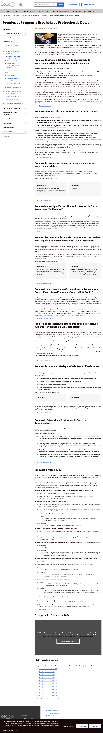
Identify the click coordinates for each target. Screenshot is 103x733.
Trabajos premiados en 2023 (47, 678)
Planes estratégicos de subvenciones (13, 84)
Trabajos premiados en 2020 (47, 687)
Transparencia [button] (7, 41)
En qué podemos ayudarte (11, 34)
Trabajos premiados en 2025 (47, 672)
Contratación (11, 75)
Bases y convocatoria (45, 106)
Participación (7, 119)
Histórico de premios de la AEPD (48, 669)
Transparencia (15, 15)
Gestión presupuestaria (13, 70)
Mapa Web (51, 715)
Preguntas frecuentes (89, 4)
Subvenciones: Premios (14, 87)
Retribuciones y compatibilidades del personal (13, 65)
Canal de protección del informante (12, 100)
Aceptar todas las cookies (68, 641)
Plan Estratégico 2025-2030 (12, 108)
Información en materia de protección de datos (13, 92)
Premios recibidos (8, 127)
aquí (92, 636)
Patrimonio (10, 73)
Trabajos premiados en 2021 (47, 684)
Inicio (8, 11)
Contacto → (24, 715)
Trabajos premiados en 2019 (47, 690)
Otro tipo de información (13, 96)
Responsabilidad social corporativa (10, 114)
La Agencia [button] (16, 11)
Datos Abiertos (7, 38)
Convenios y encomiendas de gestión (14, 79)
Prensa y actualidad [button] (89, 11)
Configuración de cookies (68, 726)
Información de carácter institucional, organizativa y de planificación (14, 47)
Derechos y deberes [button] (28, 11)
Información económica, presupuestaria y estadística (34, 15)
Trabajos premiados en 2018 (47, 693)
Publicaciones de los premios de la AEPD (50, 699)
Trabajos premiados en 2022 (47, 681)
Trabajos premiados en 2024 (47, 675)
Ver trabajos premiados (41, 609)
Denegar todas (82, 726)
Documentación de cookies (10, 730)
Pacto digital (7, 123)
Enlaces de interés (53, 710)
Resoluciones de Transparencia (14, 103)
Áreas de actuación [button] (44, 11)
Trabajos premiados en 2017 (47, 696)
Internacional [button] (76, 11)
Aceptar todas (95, 726)
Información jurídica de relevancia (12, 52)
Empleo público (7, 132)
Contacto (6, 136)
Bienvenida (6, 29)
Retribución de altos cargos (14, 61)
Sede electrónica (73, 4)
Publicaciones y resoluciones (61, 11)
